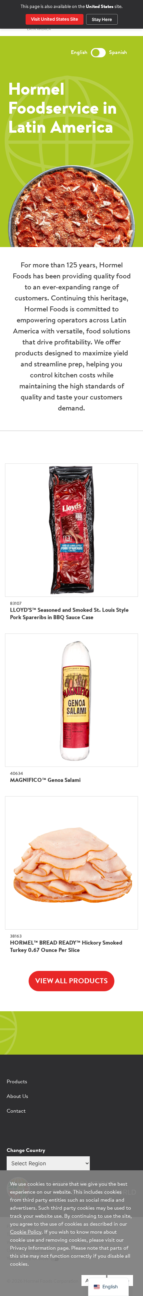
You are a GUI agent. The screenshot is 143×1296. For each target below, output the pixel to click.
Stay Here (102, 19)
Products (17, 1082)
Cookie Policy (26, 1232)
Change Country (26, 1150)
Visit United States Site (54, 19)
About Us (17, 1096)
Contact (16, 1111)
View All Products (71, 981)
